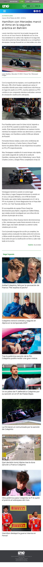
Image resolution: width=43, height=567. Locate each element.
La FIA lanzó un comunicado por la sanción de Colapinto (21, 428)
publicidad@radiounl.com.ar (21, 559)
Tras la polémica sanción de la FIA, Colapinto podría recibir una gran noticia (19, 357)
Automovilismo (7, 15)
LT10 (22, 1)
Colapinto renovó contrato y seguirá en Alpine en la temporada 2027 (19, 322)
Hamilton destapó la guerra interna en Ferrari (19, 534)
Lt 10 (5, 6)
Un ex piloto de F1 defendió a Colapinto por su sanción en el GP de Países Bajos (21, 392)
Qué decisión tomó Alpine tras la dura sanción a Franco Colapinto (18, 463)
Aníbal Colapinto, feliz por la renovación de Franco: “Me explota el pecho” (20, 286)
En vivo (32, 6)
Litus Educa (35, 1)
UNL (5, 1)
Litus (27, 1)
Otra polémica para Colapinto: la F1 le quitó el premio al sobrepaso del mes (21, 499)
